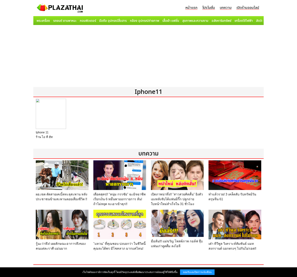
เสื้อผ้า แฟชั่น (170, 20)
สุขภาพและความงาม (195, 20)
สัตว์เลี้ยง (262, 20)
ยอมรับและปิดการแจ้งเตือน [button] (197, 272)
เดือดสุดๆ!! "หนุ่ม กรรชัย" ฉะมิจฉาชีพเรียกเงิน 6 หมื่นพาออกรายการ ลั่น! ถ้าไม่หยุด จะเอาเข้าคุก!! (119, 199)
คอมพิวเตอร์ (88, 20)
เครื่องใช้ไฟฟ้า (244, 20)
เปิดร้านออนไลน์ (247, 7)
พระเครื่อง (43, 20)
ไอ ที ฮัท (47, 137)
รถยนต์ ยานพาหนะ (65, 20)
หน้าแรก (191, 7)
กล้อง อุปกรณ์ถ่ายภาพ (144, 20)
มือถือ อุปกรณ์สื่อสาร (113, 20)
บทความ (226, 7)
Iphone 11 (42, 132)
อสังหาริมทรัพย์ (221, 20)
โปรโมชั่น (208, 7)
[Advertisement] (148, 57)
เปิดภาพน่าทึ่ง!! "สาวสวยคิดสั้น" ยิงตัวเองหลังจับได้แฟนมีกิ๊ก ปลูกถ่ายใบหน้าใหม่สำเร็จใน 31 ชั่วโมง (177, 199)
